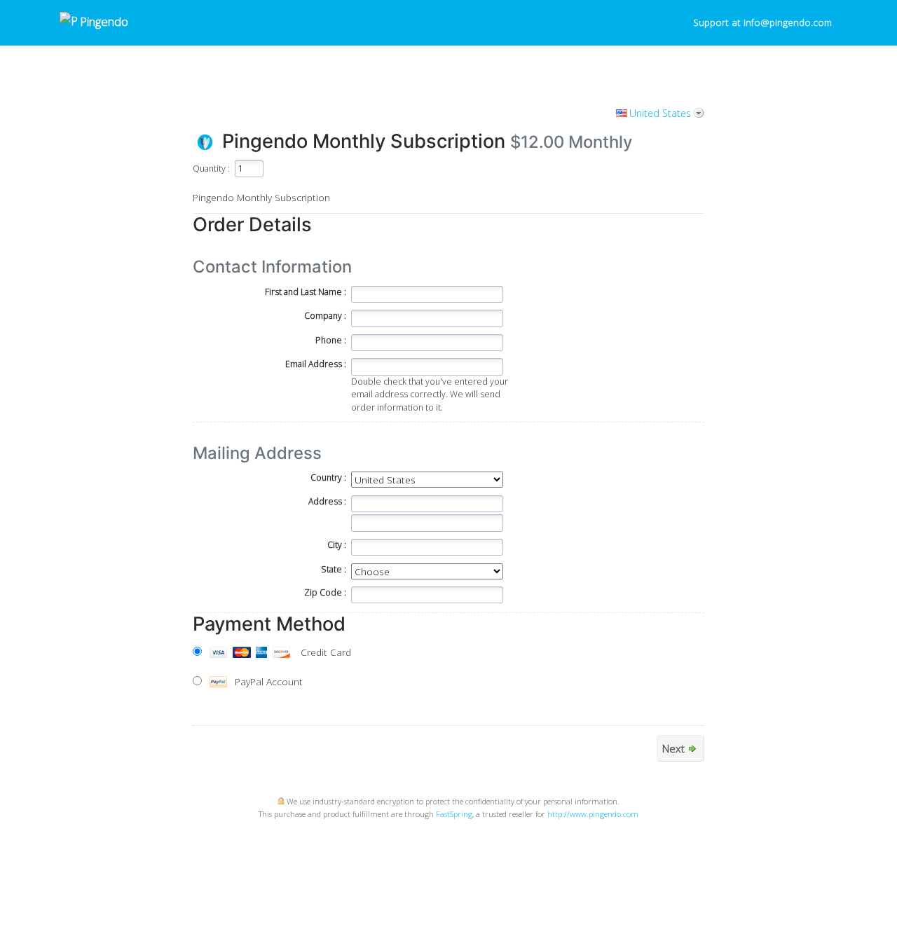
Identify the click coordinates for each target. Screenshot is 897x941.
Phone (328, 340)
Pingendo (102, 21)
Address (325, 501)
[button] (510, 856)
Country (326, 477)
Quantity (209, 168)
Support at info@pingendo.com (762, 22)
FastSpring (454, 814)
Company (323, 316)
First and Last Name (303, 292)
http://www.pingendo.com (592, 814)
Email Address (313, 364)
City (334, 545)
